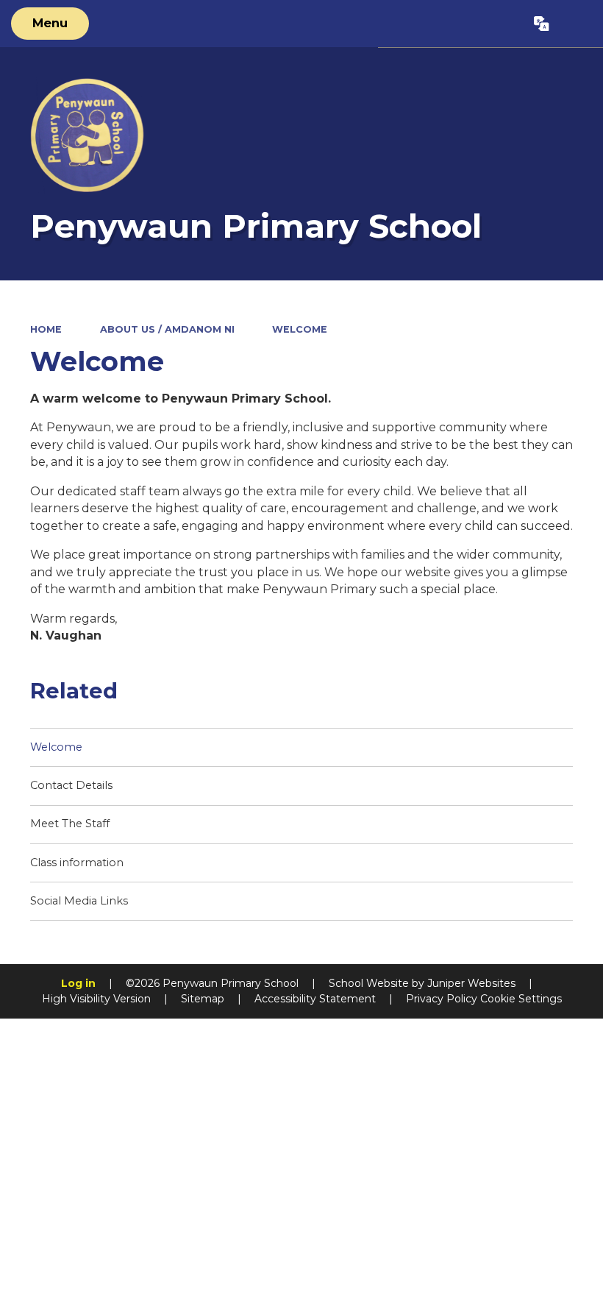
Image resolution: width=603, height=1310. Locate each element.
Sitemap (202, 998)
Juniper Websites (471, 983)
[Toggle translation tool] (542, 23)
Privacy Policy (441, 998)
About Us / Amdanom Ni (167, 329)
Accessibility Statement (315, 998)
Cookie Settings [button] (521, 998)
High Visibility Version (96, 998)
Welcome (299, 329)
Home (46, 329)
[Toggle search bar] (576, 23)
